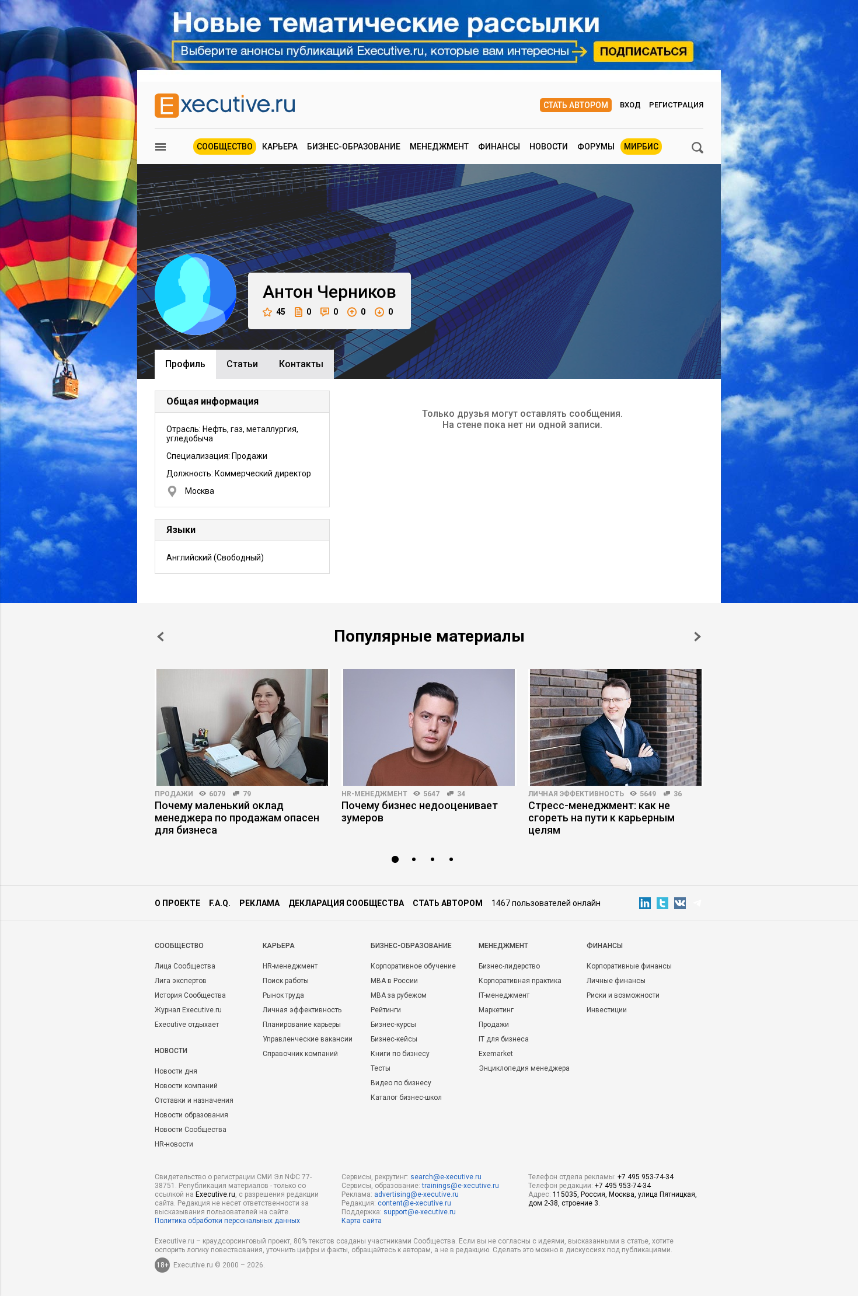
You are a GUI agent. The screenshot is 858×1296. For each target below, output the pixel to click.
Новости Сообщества (190, 1130)
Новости (548, 146)
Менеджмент (439, 146)
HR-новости (174, 1144)
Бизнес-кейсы (394, 1039)
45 (280, 311)
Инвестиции (607, 1010)
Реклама (259, 903)
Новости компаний (186, 1086)
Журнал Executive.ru (188, 1010)
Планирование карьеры (302, 1024)
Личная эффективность (576, 794)
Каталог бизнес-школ (406, 1097)
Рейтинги (386, 1010)
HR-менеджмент (374, 794)
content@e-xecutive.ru (414, 1203)
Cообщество (179, 946)
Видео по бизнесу (401, 1083)
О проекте (177, 903)
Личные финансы (616, 981)
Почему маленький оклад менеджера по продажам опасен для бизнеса (237, 817)
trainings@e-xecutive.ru (460, 1186)
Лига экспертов (181, 981)
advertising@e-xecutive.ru (416, 1194)
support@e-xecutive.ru (419, 1212)
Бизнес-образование (353, 146)
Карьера (280, 146)
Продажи (174, 794)
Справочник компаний (300, 1054)
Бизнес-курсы (393, 1024)
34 (461, 794)
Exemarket (496, 1054)
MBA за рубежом (399, 995)
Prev (160, 636)
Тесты (380, 1068)
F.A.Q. (220, 903)
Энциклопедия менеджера (524, 1068)
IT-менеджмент (504, 995)
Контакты (301, 364)
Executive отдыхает (187, 1024)
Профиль (185, 364)
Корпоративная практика (520, 981)
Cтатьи (242, 364)
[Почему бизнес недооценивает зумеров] (429, 727)
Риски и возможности (623, 995)
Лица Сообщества (185, 966)
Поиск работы (286, 981)
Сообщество (225, 146)
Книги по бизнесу (400, 1054)
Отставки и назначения (194, 1100)
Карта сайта (361, 1221)
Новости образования (191, 1115)
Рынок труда (283, 995)
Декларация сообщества (346, 903)
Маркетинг (496, 1010)
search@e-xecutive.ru (446, 1177)
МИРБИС (641, 146)
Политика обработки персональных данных (227, 1221)
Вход (630, 104)
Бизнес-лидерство (509, 966)
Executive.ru (215, 1194)
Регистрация (676, 104)
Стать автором (575, 105)
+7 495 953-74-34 (646, 1177)
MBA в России (394, 981)
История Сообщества (190, 995)
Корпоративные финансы (629, 966)
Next (697, 636)
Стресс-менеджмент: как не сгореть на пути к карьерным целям (601, 817)
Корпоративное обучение (413, 966)
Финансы (499, 146)
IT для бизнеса (504, 1039)
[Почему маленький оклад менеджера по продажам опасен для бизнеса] (242, 727)
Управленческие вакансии (308, 1039)
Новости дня (176, 1071)
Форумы (596, 146)
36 (678, 794)
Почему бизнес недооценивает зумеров (419, 811)
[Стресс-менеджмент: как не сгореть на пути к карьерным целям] (615, 727)
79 (247, 794)
